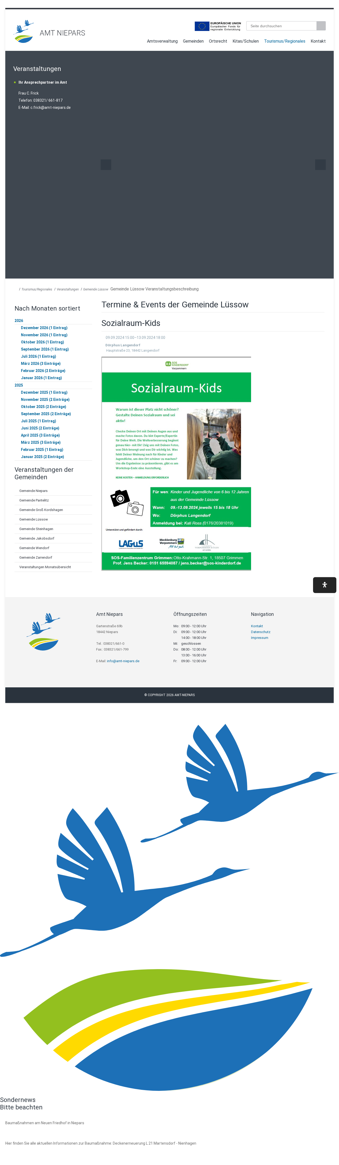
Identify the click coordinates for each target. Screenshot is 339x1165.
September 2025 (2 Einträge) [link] (46, 414)
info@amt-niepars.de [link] (123, 661)
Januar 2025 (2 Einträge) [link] (42, 457)
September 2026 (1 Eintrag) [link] (45, 349)
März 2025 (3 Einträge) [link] (41, 442)
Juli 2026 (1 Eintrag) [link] (38, 356)
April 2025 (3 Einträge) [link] (40, 435)
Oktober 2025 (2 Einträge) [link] (43, 407)
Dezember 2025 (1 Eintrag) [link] (44, 392)
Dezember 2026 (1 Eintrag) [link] (44, 328)
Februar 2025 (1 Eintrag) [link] (42, 449)
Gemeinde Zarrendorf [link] (35, 557)
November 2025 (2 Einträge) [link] (45, 399)
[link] (23, 41)
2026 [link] (19, 321)
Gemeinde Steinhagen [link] (36, 529)
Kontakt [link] (318, 41)
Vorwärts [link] (320, 164)
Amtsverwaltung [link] (162, 41)
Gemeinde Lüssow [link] (95, 289)
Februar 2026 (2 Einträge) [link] (43, 371)
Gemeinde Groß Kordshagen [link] (41, 510)
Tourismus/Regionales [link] (284, 41)
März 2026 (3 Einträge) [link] (41, 363)
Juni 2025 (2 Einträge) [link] (40, 428)
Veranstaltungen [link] (68, 289)
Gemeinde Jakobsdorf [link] (36, 538)
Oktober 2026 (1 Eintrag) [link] (42, 342)
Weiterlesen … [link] (34, 1128)
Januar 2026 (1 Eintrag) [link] (41, 378)
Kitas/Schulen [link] (246, 41)
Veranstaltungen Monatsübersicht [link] (45, 567)
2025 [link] (19, 385)
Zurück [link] (106, 164)
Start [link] (139, 42)
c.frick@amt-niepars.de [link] (50, 107)
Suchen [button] (321, 25)
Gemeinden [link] (193, 41)
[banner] (169, 31)
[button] (324, 585)
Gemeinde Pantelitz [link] (34, 500)
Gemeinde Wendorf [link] (34, 548)
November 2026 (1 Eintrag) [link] (44, 335)
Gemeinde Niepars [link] (33, 491)
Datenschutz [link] (260, 632)
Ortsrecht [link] (218, 41)
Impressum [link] (259, 638)
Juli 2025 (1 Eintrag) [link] (38, 421)
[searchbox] (281, 25)
